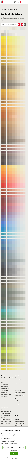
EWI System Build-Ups (5, 415)
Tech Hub (17, 419)
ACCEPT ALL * (14, 453)
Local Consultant (18, 384)
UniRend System (4, 390)
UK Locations (17, 378)
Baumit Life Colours (5, 407)
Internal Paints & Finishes (6, 394)
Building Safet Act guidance (20, 423)
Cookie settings (8, 447)
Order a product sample (6, 411)
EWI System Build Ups (19, 425)
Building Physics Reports (19, 421)
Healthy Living (4, 392)
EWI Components (4, 384)
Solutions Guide (18, 390)
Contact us (17, 376)
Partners (16, 382)
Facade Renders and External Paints (7, 378)
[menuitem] (15, 1)
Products (3, 376)
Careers (16, 415)
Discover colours (7, 9)
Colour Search (4, 409)
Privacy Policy (14, 450)
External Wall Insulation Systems (6, 381)
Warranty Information (5, 413)
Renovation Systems (5, 388)
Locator (2, 401)
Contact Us (17, 386)
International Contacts (19, 380)
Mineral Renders (4, 386)
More (16, 9)
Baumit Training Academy (6, 421)
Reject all (22, 447)
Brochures (3, 417)
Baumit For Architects (5, 423)
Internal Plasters (4, 396)
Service (2, 405)
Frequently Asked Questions (6, 419)
